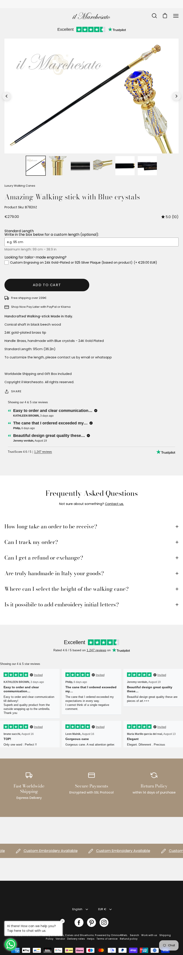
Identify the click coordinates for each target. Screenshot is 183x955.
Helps (90, 939)
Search (134, 935)
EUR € (102, 909)
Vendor (60, 939)
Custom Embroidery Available (41, 850)
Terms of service (107, 939)
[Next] (176, 96)
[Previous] (6, 96)
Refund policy (128, 939)
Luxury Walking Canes (19, 186)
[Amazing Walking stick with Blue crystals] (36, 166)
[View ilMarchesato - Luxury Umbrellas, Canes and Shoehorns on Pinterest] (91, 922)
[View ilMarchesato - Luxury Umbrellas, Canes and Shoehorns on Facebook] (79, 922)
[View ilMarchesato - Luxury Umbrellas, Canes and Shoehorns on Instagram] (104, 922)
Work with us (149, 935)
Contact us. (114, 504)
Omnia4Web (119, 935)
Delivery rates (76, 939)
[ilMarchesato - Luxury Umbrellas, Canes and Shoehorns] (91, 15)
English (77, 909)
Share (16, 391)
